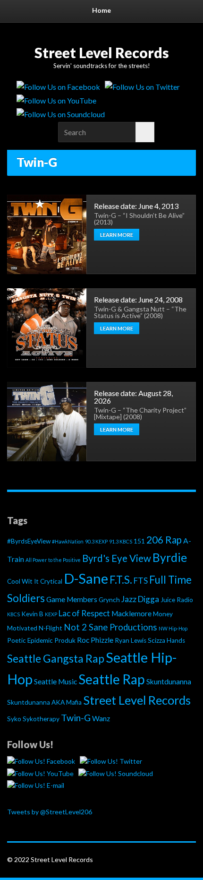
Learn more (116, 235)
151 (139, 541)
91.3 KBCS (120, 541)
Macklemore (131, 613)
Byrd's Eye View (116, 558)
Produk (65, 640)
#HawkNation (68, 541)
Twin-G (76, 717)
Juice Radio (177, 600)
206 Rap (164, 539)
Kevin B (32, 614)
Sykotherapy (41, 719)
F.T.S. (121, 579)
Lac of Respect (84, 613)
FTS (141, 581)
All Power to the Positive (53, 560)
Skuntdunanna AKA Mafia (44, 702)
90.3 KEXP (96, 541)
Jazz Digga (140, 599)
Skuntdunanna (168, 681)
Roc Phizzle (95, 640)
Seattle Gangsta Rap (55, 658)
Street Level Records (101, 52)
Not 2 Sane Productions (110, 627)
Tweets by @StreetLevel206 (49, 812)
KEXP (51, 614)
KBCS (13, 614)
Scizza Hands (166, 640)
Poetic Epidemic (30, 640)
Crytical (51, 581)
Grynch (109, 600)
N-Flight (50, 628)
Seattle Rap (111, 679)
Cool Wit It (23, 581)
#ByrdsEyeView (29, 541)
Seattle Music (55, 681)
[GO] (144, 132)
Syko (14, 719)
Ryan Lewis (130, 640)
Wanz (101, 718)
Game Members (71, 599)
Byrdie (169, 557)
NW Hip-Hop (173, 628)
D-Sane (86, 578)
